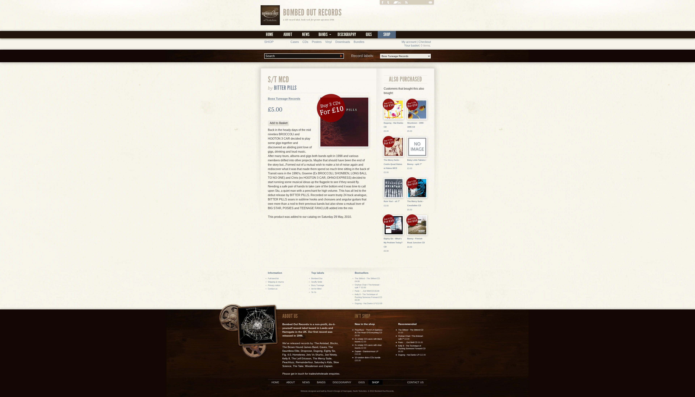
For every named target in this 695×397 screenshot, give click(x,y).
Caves (323, 347)
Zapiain (328, 366)
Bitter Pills (285, 87)
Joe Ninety (331, 354)
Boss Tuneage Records (284, 98)
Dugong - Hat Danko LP (408, 355)
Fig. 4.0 (286, 354)
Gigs (369, 34)
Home (269, 34)
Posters (317, 41)
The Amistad (321, 343)
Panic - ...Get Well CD (407, 342)
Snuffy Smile (316, 282)
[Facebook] (383, 2)
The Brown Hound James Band (300, 347)
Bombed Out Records (312, 12)
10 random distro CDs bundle (367, 357)
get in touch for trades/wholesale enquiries (315, 373)
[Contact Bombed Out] (430, 2)
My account (409, 41)
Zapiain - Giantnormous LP (366, 351)
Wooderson (311, 366)
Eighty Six (329, 350)
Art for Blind (316, 289)
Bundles (359, 41)
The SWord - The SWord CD (410, 330)
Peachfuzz (288, 362)
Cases (294, 41)
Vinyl (328, 41)
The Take (298, 366)
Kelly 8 (286, 358)
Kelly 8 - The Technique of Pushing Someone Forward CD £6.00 (368, 297)
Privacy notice (274, 285)
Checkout (424, 41)
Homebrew (298, 354)
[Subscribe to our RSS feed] (406, 2)
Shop (386, 34)
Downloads (342, 41)
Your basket (411, 45)
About (287, 34)
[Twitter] (388, 2)
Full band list (273, 278)
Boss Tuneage (317, 285)
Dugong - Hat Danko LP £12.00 (368, 303)
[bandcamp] (397, 2)
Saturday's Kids (323, 362)
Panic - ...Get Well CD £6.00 (367, 291)
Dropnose (306, 350)
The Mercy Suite (322, 358)
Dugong (318, 350)
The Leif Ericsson (301, 358)
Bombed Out (316, 278)
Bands (321, 382)
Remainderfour (304, 362)
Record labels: (362, 56)
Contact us (272, 289)
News (306, 34)
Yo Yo (313, 292)
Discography (347, 34)
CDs (305, 41)
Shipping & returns (276, 282)
